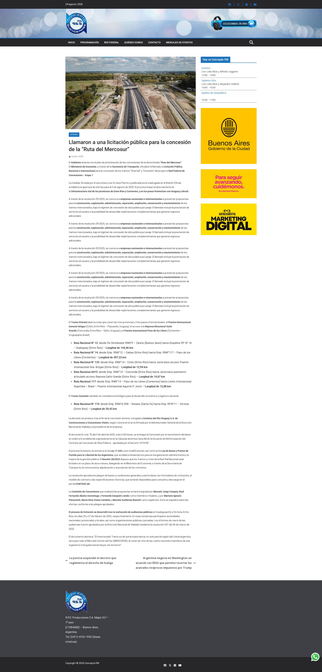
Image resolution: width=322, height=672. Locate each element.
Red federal (111, 42)
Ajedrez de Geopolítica (214, 92)
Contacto (154, 42)
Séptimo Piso (209, 80)
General (74, 134)
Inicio (71, 42)
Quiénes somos (133, 42)
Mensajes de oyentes (179, 42)
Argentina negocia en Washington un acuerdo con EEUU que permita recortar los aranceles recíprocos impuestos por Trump (164, 563)
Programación (89, 42)
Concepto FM (92, 663)
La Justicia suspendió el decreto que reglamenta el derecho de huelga (92, 560)
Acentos (206, 68)
